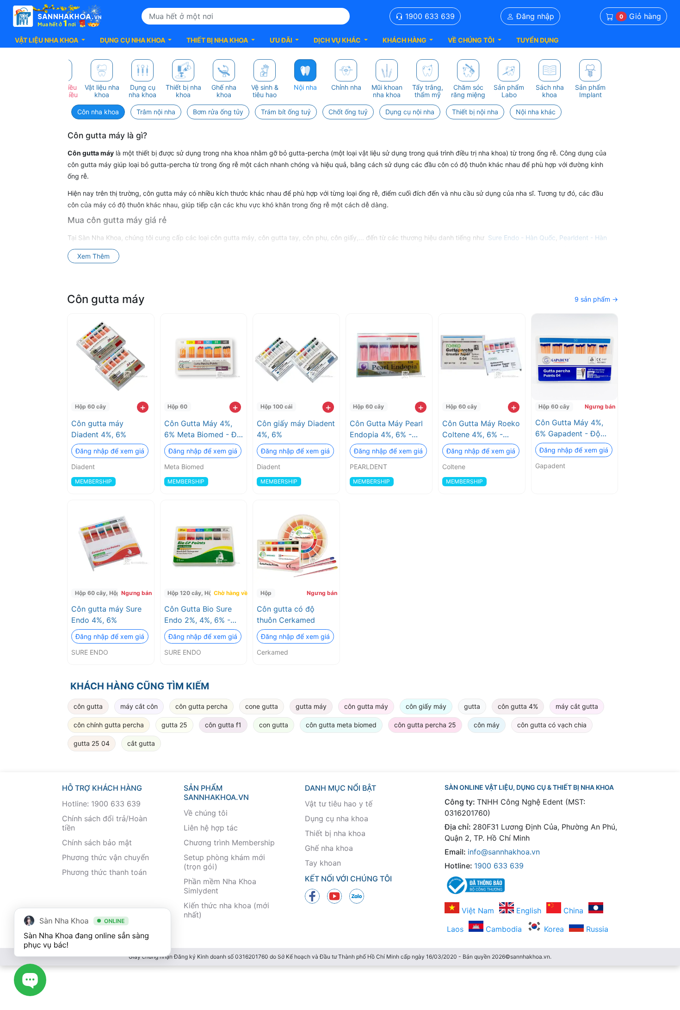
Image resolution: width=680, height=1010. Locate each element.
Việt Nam (476, 910)
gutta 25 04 (92, 743)
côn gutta (88, 706)
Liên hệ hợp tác (211, 827)
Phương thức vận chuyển (105, 857)
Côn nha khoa (98, 112)
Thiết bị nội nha (475, 112)
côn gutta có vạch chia (552, 725)
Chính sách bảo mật (97, 842)
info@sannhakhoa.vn (504, 851)
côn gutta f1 (223, 725)
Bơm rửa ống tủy (218, 112)
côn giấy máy (426, 706)
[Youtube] (334, 895)
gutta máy (311, 706)
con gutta (273, 725)
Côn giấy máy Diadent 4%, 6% (296, 429)
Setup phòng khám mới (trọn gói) (224, 862)
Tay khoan (323, 862)
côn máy (487, 725)
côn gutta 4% (518, 706)
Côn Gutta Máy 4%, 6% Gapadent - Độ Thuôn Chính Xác (569, 428)
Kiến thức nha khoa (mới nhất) (226, 910)
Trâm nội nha (155, 112)
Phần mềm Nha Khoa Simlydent (220, 886)
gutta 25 (174, 725)
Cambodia (502, 929)
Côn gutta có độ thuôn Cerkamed (286, 614)
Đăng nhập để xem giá (109, 451)
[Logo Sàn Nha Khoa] (57, 16)
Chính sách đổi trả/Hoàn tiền (104, 823)
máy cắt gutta (577, 706)
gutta (472, 706)
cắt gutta (141, 743)
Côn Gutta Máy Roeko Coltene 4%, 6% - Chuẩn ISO (481, 429)
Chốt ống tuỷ (348, 112)
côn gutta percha (201, 706)
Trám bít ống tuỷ (286, 112)
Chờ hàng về (229, 592)
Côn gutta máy (106, 299)
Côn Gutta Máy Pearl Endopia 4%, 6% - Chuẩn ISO (386, 429)
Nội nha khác (536, 112)
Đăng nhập (534, 16)
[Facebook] (312, 895)
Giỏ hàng (640, 16)
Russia (596, 929)
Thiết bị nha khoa (335, 833)
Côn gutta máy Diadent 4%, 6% (98, 429)
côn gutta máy (366, 706)
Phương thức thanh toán (104, 872)
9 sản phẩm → (596, 299)
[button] (50, 40)
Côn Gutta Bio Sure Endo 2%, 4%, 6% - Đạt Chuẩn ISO (198, 615)
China (572, 910)
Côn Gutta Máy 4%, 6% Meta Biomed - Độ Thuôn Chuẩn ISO (202, 429)
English (527, 910)
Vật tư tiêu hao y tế (338, 803)
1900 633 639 (429, 16)
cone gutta (261, 706)
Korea (553, 929)
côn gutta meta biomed (341, 725)
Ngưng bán (600, 406)
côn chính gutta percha (109, 725)
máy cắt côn (139, 706)
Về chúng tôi (206, 813)
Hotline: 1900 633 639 (101, 803)
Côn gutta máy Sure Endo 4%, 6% (106, 614)
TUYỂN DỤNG (537, 40)
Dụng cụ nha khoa (336, 818)
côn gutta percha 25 (425, 725)
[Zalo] (356, 895)
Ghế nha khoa (329, 848)
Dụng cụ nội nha (409, 112)
